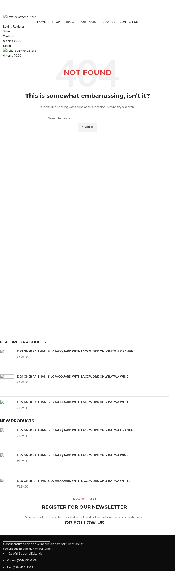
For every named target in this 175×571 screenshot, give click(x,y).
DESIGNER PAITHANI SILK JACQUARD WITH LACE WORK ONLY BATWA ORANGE (75, 351)
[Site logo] (19, 16)
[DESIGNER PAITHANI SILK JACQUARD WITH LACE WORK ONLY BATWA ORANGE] (7, 358)
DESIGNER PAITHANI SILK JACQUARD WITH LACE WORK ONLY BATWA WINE (72, 376)
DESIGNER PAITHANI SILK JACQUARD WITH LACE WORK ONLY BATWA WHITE (73, 402)
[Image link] (26, 538)
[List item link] (43, 560)
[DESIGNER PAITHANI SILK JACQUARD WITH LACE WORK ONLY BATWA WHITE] (7, 409)
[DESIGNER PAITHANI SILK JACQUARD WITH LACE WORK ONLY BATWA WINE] (7, 383)
